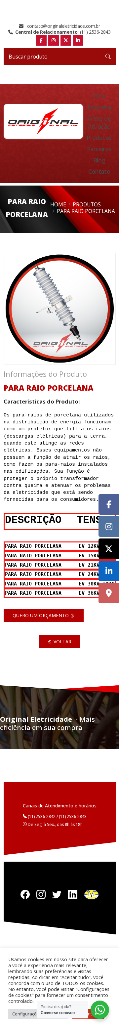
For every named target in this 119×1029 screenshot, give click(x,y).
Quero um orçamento (41, 615)
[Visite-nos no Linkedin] (109, 571)
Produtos (99, 138)
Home (58, 204)
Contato (99, 171)
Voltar (61, 641)
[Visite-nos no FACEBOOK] (41, 40)
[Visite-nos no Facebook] (109, 504)
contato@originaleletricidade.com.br (63, 26)
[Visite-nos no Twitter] (109, 548)
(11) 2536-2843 (63, 32)
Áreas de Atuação (99, 122)
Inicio (99, 96)
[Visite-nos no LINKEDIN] (78, 40)
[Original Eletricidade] (43, 121)
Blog (99, 160)
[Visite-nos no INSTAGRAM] (53, 40)
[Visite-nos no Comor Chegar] (109, 593)
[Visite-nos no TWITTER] (65, 40)
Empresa (99, 107)
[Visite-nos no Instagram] (109, 526)
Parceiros (99, 149)
